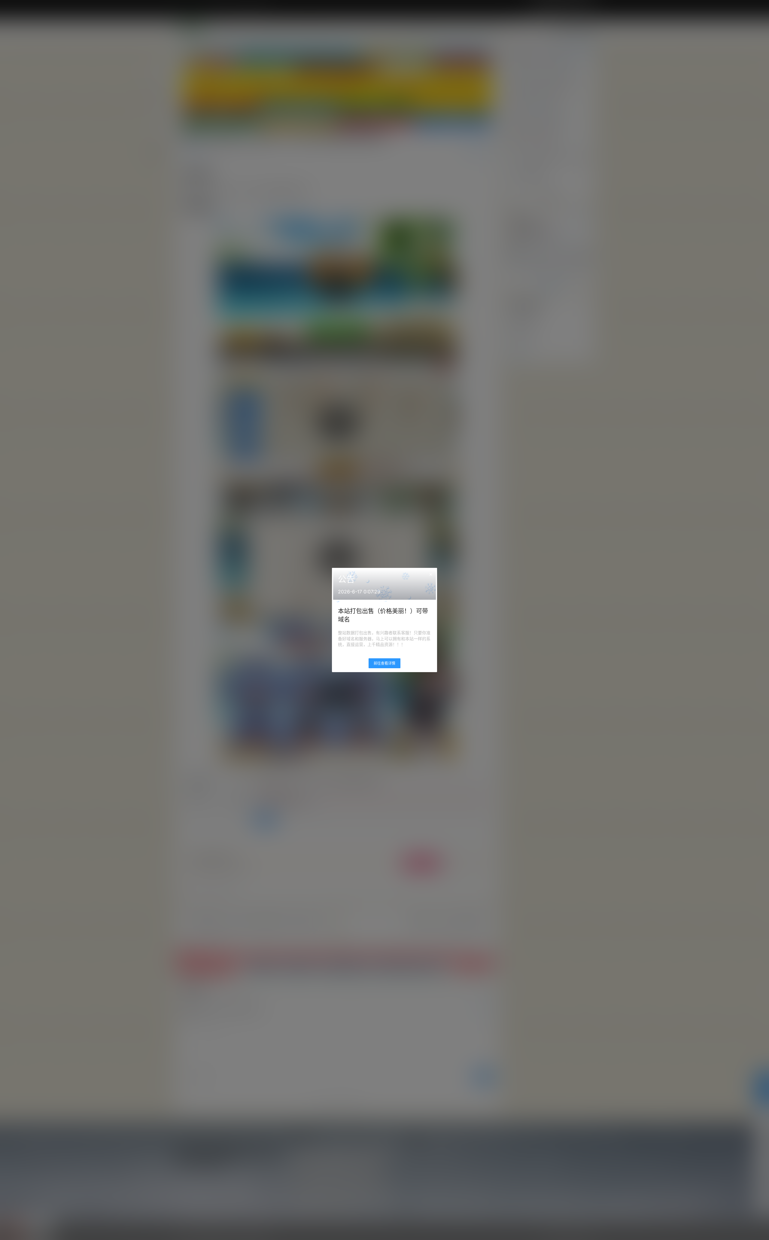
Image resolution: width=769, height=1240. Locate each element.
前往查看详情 (384, 663)
